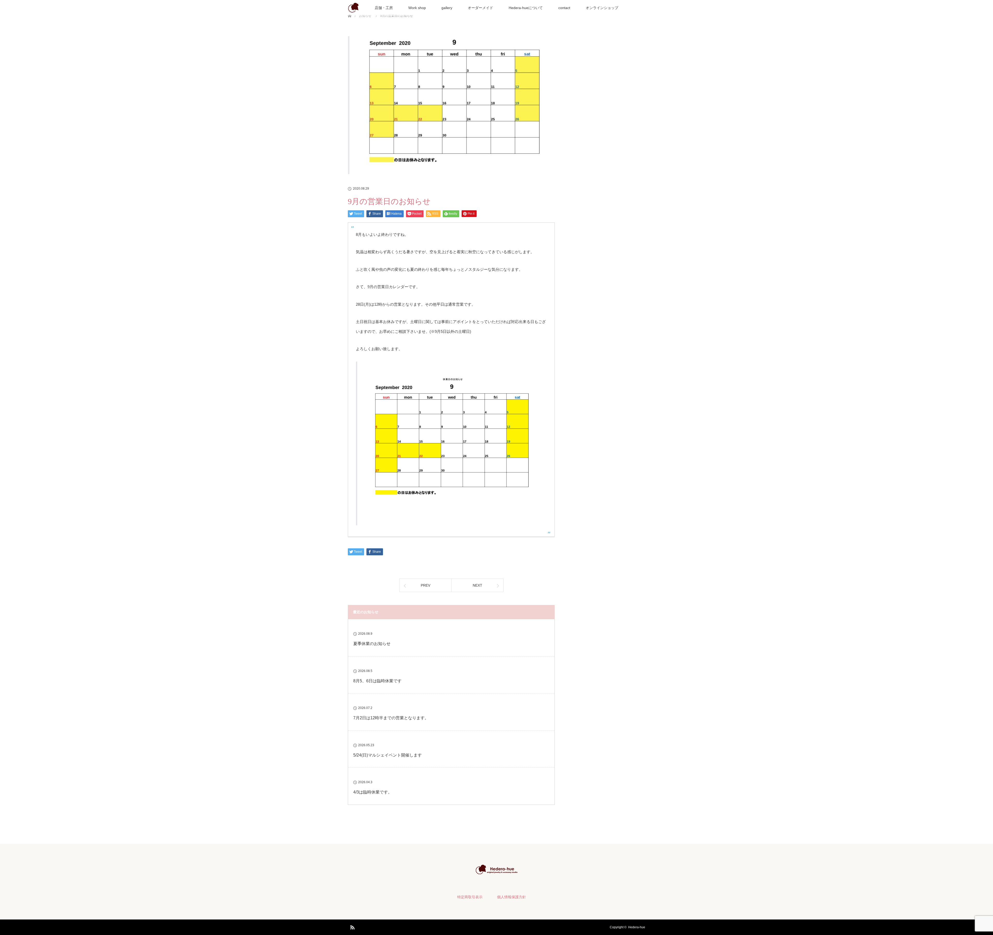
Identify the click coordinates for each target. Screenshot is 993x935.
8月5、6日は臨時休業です (377, 681)
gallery (446, 8)
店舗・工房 (384, 8)
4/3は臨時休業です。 (372, 792)
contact (564, 8)
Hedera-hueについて (526, 8)
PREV (425, 585)
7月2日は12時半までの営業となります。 (391, 718)
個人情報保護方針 (511, 897)
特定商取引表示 (470, 897)
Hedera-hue (636, 927)
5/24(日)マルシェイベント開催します (387, 755)
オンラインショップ (602, 8)
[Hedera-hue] (496, 871)
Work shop (417, 8)
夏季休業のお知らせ (371, 643)
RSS (352, 926)
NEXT (477, 585)
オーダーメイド (480, 8)
